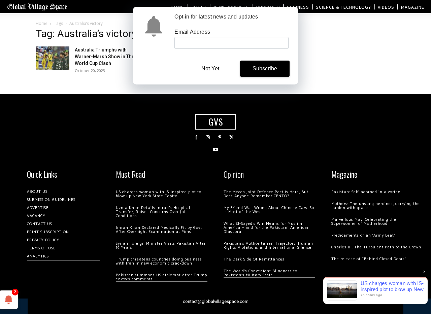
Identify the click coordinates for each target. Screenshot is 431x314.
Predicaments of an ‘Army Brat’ (363, 235)
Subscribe (265, 68)
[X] (231, 137)
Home (41, 23)
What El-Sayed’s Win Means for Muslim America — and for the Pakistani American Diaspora (267, 227)
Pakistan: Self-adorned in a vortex (365, 192)
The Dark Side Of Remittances (254, 259)
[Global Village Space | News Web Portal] (37, 6)
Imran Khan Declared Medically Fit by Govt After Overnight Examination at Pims (159, 229)
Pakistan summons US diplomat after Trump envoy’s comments (161, 277)
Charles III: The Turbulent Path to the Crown (376, 247)
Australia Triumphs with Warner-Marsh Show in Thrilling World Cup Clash (110, 56)
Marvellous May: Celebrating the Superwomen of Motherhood (363, 221)
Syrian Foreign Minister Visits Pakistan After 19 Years (161, 245)
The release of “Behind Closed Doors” (369, 259)
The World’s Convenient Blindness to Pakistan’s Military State (260, 273)
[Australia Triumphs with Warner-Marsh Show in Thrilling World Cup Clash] (52, 58)
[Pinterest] (220, 137)
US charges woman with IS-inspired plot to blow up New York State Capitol (158, 194)
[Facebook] (196, 137)
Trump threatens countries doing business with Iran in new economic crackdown (159, 261)
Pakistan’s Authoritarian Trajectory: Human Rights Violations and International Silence (268, 245)
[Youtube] (215, 149)
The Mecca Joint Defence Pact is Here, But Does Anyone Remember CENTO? (266, 194)
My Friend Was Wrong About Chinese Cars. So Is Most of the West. (269, 210)
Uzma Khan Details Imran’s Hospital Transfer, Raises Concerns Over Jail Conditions (153, 212)
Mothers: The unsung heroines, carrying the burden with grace (375, 206)
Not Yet (210, 68)
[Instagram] (208, 137)
